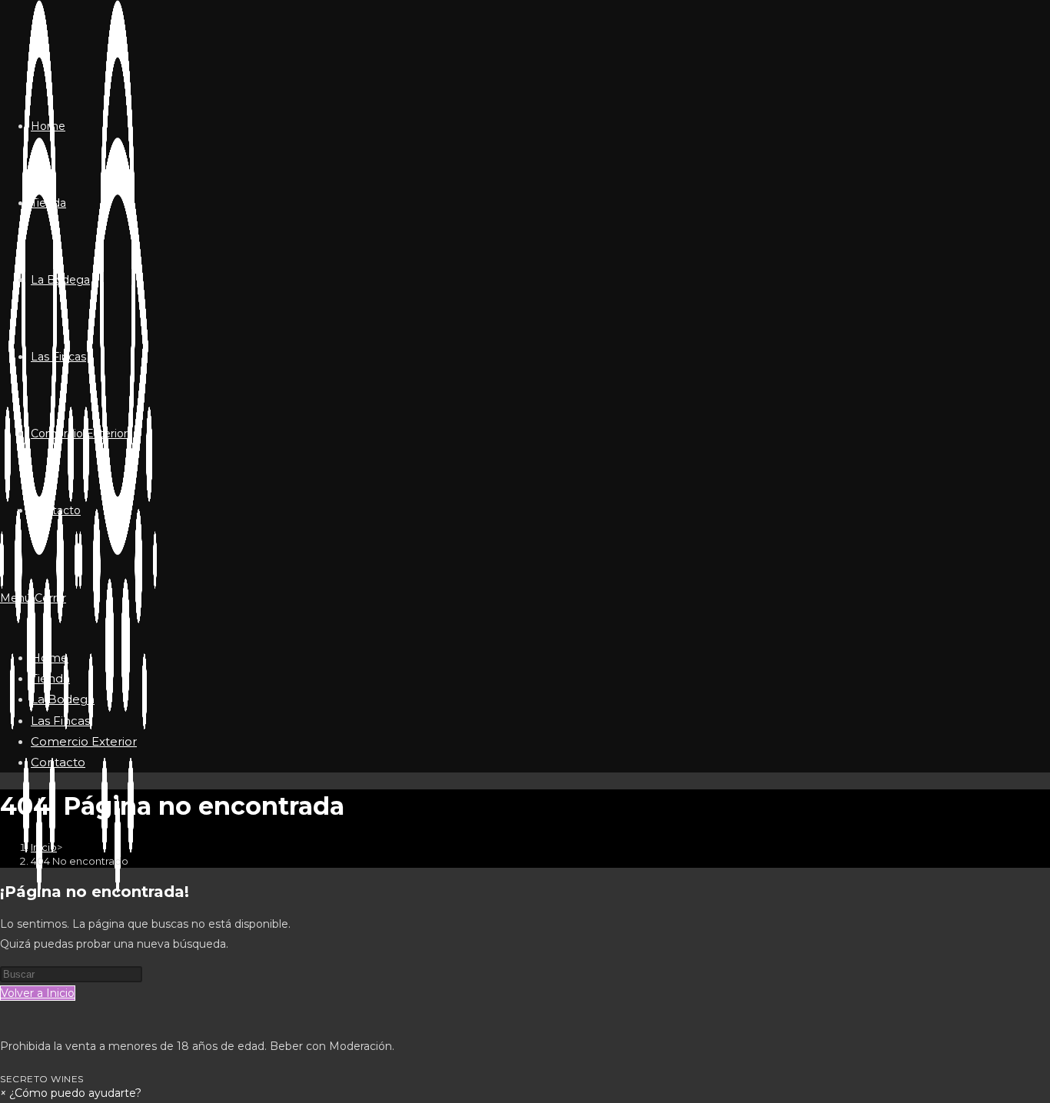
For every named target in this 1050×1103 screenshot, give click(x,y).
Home (49, 657)
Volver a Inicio (38, 993)
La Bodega (63, 699)
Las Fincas (60, 720)
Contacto (58, 762)
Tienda (50, 678)
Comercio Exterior (84, 741)
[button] (70, 1093)
